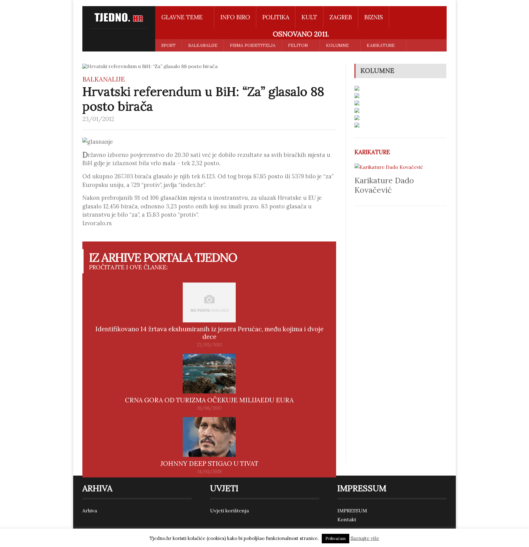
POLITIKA (275, 17)
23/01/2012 (98, 119)
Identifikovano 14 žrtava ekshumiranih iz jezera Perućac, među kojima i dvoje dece (209, 333)
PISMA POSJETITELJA (253, 45)
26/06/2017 (209, 408)
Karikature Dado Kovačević (384, 185)
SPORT (168, 45)
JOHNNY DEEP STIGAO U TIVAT (209, 463)
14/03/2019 (209, 471)
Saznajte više (365, 538)
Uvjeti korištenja (229, 510)
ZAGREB (340, 17)
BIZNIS (373, 17)
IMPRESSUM (352, 510)
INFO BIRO (235, 17)
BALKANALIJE (202, 45)
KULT (309, 17)
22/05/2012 (209, 345)
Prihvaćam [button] (335, 538)
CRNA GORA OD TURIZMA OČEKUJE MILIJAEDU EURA (209, 400)
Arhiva (89, 510)
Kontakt (346, 519)
